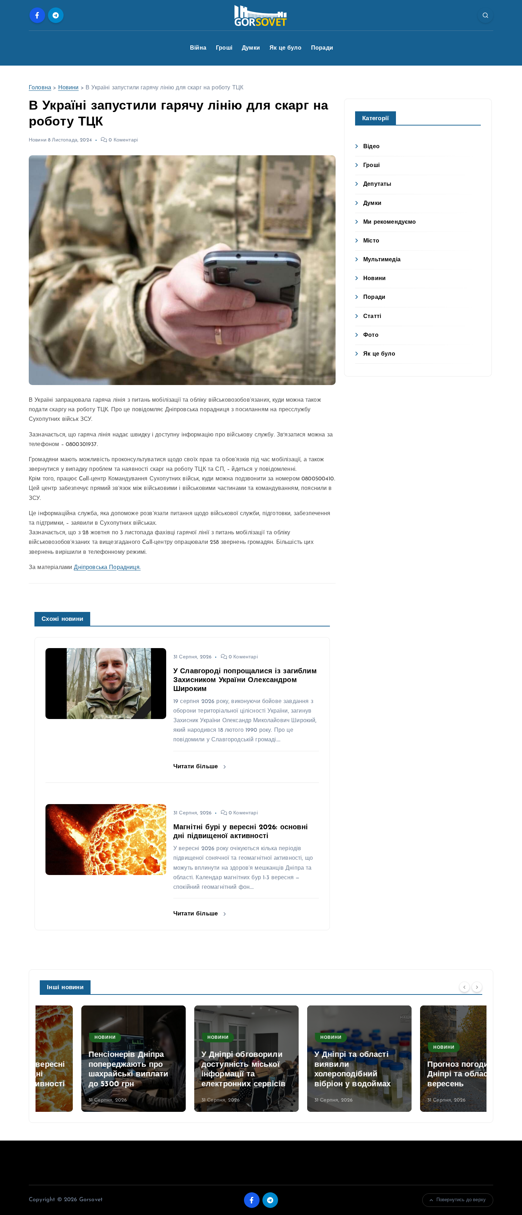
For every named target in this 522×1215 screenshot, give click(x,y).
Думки (251, 48)
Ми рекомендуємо (389, 222)
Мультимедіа (382, 260)
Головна (40, 88)
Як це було (285, 48)
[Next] (477, 986)
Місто (371, 241)
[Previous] (464, 986)
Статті (372, 316)
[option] (92, 1058)
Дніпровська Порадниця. (107, 567)
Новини (68, 88)
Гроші (224, 48)
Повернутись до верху (461, 1200)
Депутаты (377, 184)
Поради (322, 48)
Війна (198, 48)
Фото (371, 335)
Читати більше (196, 767)
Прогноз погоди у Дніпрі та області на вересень (425, 1074)
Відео (371, 147)
